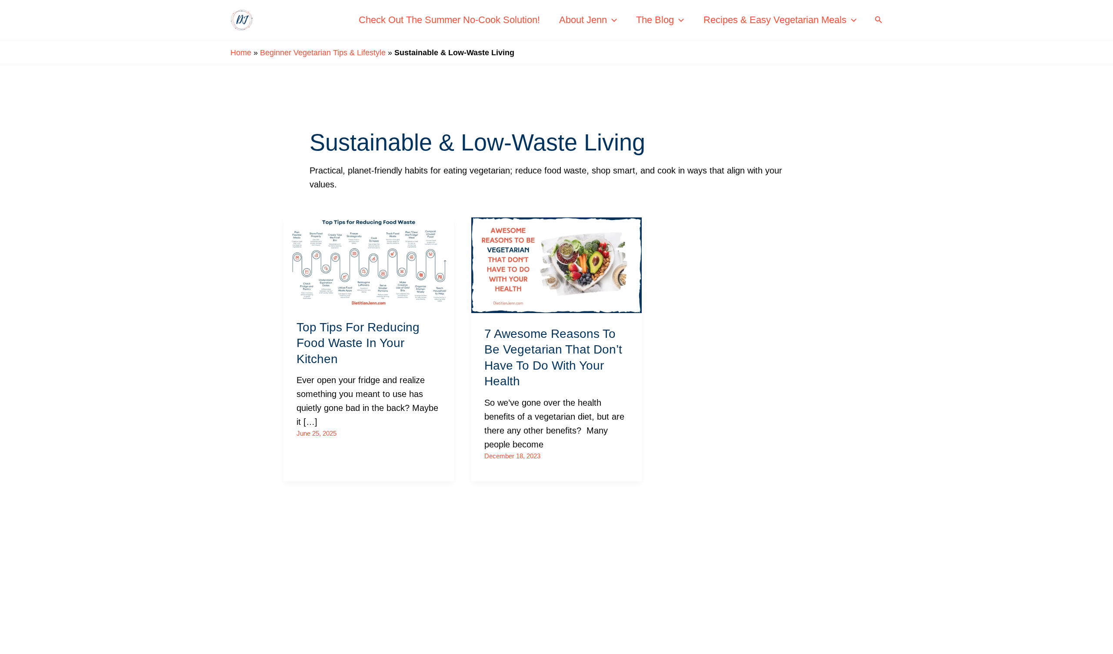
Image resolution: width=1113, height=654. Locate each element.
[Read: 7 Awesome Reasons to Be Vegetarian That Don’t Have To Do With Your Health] (556, 264)
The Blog (655, 19)
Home (240, 52)
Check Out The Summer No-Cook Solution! (449, 19)
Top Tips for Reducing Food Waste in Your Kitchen (358, 343)
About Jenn (583, 19)
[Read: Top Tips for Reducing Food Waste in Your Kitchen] (368, 261)
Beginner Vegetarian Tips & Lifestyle (323, 52)
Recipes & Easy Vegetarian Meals (774, 19)
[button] (612, 20)
